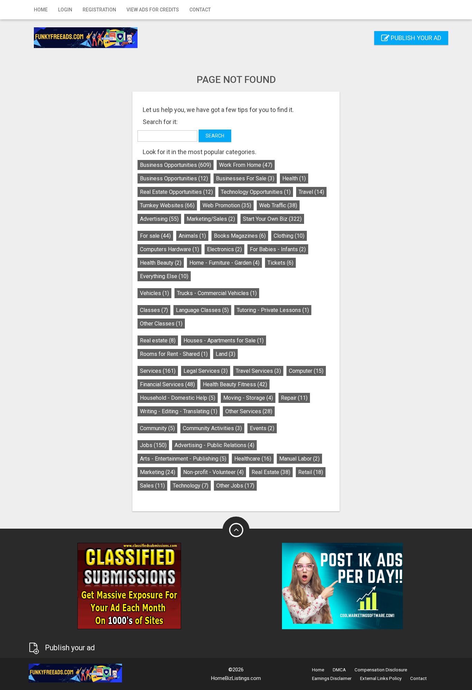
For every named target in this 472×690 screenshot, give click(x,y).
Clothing (289, 236)
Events (262, 428)
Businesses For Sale (245, 178)
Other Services (248, 411)
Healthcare (252, 458)
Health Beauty (160, 262)
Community (157, 428)
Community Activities (212, 428)
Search (215, 136)
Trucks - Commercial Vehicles (217, 293)
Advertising (159, 219)
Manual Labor (299, 458)
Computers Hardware (169, 249)
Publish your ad (415, 37)
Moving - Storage (248, 398)
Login (65, 9)
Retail (310, 472)
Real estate (158, 340)
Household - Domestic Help (177, 398)
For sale (155, 236)
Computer (306, 371)
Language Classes (202, 310)
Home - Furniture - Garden (224, 262)
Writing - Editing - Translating (178, 411)
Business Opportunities (175, 165)
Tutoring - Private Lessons (273, 310)
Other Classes (161, 323)
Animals (192, 236)
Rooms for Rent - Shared (174, 354)
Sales (152, 485)
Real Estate (271, 472)
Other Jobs (235, 485)
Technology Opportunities (256, 192)
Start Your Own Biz (272, 219)
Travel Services (258, 371)
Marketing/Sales (211, 219)
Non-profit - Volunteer (213, 472)
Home (41, 9)
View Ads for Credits (152, 9)
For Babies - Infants (278, 249)
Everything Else (164, 276)
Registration (99, 9)
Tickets (280, 262)
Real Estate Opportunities (176, 192)
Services (158, 371)
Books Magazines (240, 236)
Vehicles (154, 293)
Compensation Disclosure (381, 669)
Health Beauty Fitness (235, 384)
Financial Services (167, 384)
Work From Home (245, 165)
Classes (154, 310)
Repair (294, 398)
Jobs (153, 445)
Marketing (157, 472)
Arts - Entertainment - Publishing (183, 458)
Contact (200, 9)
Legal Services (205, 371)
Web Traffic (278, 205)
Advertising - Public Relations (214, 445)
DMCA (339, 669)
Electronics (224, 249)
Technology (190, 485)
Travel (311, 192)
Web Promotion (226, 205)
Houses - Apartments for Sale (223, 340)
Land (225, 354)
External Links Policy (381, 678)
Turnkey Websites (167, 205)
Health (294, 178)
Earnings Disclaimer (331, 678)
